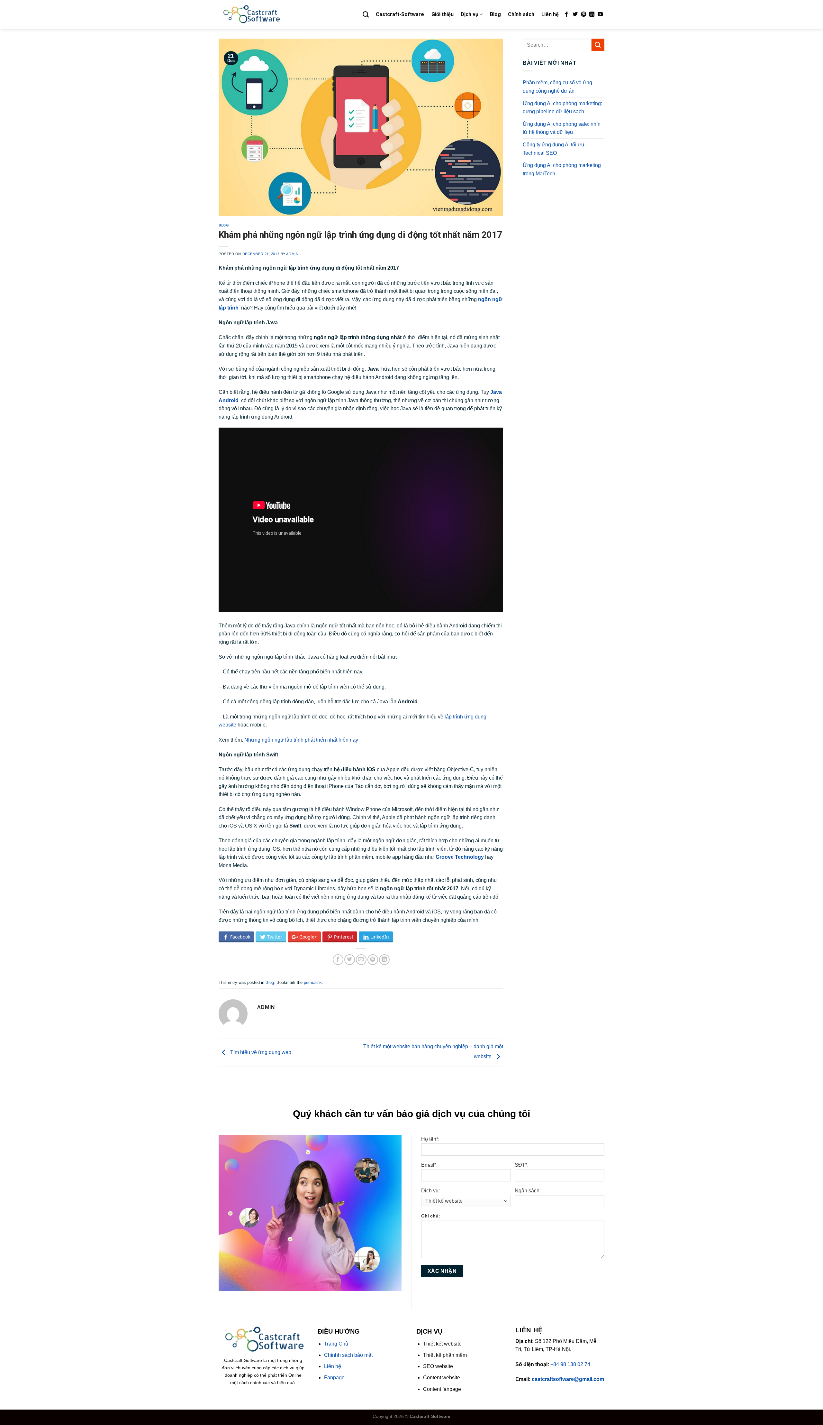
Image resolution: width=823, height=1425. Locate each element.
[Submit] (598, 45)
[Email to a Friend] (361, 959)
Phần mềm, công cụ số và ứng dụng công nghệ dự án (557, 87)
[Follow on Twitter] (575, 14)
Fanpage (334, 1377)
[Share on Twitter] (349, 959)
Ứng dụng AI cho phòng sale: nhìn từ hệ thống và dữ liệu (562, 128)
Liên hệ (550, 14)
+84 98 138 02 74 (570, 1364)
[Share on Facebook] (338, 959)
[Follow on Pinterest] (583, 14)
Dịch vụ (469, 14)
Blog (495, 14)
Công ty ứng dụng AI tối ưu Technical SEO (553, 149)
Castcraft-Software (400, 14)
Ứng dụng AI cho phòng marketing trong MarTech (562, 169)
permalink (313, 982)
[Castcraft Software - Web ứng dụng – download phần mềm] (251, 14)
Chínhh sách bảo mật (348, 1355)
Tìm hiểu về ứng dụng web (260, 1052)
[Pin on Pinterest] (372, 959)
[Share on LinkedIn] (384, 959)
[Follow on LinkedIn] (591, 14)
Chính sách (521, 14)
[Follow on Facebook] (566, 14)
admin (292, 254)
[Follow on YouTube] (600, 14)
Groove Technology (460, 857)
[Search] (366, 14)
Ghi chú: (430, 1215)
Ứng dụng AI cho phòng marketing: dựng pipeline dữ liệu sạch (562, 108)
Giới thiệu (442, 14)
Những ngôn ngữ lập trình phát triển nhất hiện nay (301, 740)
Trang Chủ (336, 1343)
